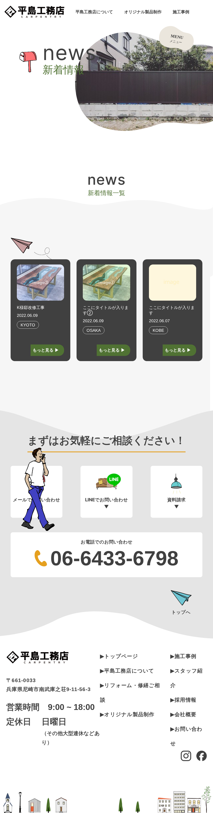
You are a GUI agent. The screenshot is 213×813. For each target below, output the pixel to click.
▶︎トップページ (119, 656)
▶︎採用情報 (183, 700)
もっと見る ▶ (46, 350)
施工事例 (181, 11)
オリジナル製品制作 (143, 11)
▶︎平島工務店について (127, 671)
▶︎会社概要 (183, 714)
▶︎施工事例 (183, 656)
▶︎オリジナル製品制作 (127, 714)
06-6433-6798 (114, 558)
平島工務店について (94, 11)
